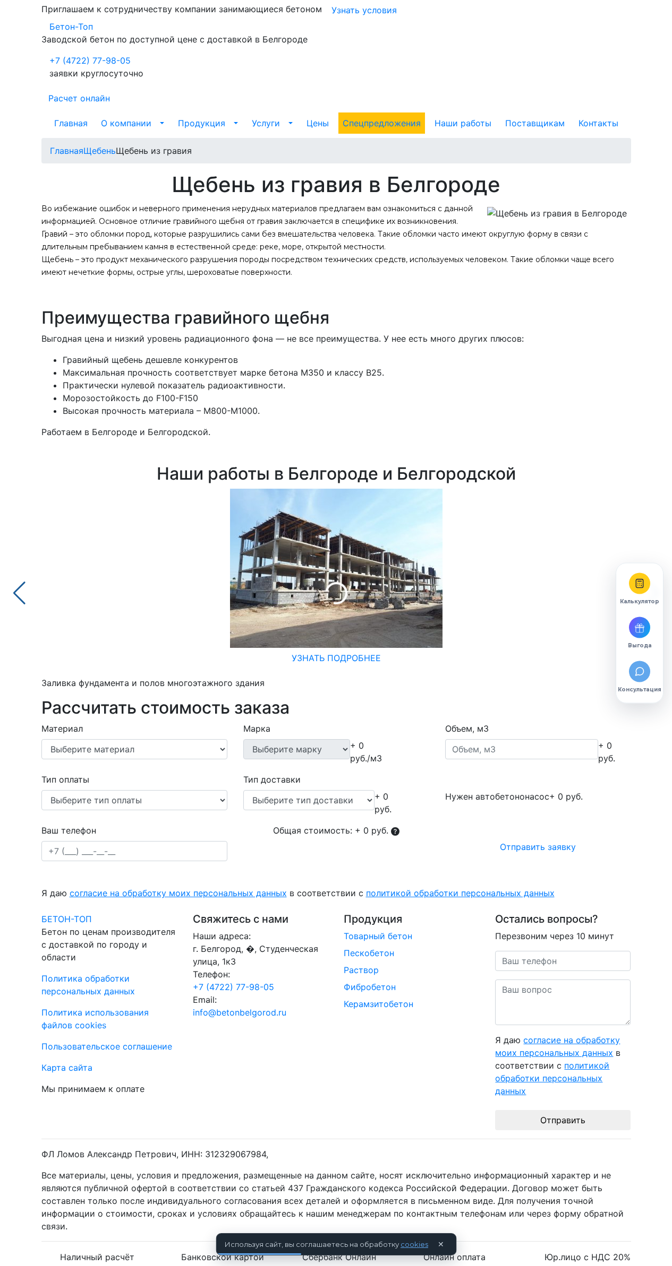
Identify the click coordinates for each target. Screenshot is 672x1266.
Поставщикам (535, 123)
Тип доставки (272, 779)
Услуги (266, 123)
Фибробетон (370, 987)
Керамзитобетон (378, 1004)
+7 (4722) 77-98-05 (90, 60)
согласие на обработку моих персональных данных (178, 893)
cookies (414, 1244)
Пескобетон (369, 953)
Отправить (562, 1120)
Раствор (361, 970)
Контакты (598, 123)
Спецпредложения (382, 123)
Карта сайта (66, 1067)
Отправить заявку (538, 847)
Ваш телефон (68, 830)
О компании (126, 123)
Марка (256, 728)
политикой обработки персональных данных (460, 893)
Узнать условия (364, 10)
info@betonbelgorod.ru (239, 1012)
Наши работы (463, 123)
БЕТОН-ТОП (66, 919)
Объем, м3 (467, 728)
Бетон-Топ (71, 26)
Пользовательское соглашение (106, 1046)
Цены (318, 123)
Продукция (201, 123)
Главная (71, 123)
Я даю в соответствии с (298, 893)
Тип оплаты (65, 779)
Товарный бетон (378, 936)
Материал (62, 728)
